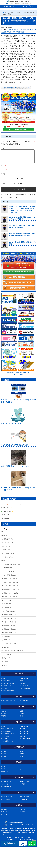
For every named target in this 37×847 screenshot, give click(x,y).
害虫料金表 (5, 771)
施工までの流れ (24, 678)
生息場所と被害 (6, 685)
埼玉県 (21, 711)
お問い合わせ (29, 6)
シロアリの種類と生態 (8, 683)
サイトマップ (6, 814)
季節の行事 (5, 661)
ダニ (21, 766)
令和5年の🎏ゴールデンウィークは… (11, 504)
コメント (5, 148)
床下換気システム (7, 781)
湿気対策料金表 (6, 786)
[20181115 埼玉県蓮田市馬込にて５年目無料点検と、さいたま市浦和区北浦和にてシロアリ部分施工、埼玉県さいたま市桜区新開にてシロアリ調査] (4, 209)
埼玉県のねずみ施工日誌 (9, 622)
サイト (3, 174)
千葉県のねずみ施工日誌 (14, 30)
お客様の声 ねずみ (7, 539)
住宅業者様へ (23, 799)
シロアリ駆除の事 (7, 568)
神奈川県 (22, 713)
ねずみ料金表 (23, 728)
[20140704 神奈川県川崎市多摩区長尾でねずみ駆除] (4, 244)
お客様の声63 (5, 518)
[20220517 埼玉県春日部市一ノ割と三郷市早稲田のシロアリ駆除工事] (4, 228)
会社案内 (19, 805)
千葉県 (4, 713)
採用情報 (4, 812)
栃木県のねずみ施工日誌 (9, 632)
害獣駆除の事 (6, 640)
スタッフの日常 (6, 654)
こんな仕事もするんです (9, 643)
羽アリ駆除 (19, 696)
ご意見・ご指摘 (6, 550)
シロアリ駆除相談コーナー (27, 688)
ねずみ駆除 (19, 722)
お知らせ (3, 532)
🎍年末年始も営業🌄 (7, 511)
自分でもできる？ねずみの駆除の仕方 (14, 445)
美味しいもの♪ (6, 658)
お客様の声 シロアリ (8, 542)
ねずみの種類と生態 (7, 728)
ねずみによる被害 (24, 731)
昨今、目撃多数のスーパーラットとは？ (15, 466)
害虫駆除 (19, 762)
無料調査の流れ (6, 731)
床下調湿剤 (22, 784)
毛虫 (21, 769)
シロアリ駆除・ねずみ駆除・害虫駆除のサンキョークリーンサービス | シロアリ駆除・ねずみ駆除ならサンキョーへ (18, 823)
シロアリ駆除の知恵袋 (7, 553)
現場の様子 (5, 665)
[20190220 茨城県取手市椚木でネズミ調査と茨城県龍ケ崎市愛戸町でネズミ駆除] (4, 236)
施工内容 (4, 678)
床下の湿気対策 (6, 600)
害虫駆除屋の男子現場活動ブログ (10, 564)
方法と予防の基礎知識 (8, 733)
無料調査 (22, 680)
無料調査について (7, 796)
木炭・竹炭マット (7, 784)
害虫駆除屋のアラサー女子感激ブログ (12, 650)
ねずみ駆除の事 (6, 607)
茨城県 (4, 716)
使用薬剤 (4, 688)
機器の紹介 (22, 736)
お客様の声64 (5, 515)
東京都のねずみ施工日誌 (9, 614)
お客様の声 (4, 535)
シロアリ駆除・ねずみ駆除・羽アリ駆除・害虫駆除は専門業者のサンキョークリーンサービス (18, 2)
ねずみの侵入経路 (24, 733)
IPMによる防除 (6, 799)
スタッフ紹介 (23, 809)
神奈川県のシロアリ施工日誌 (10, 589)
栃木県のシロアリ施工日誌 (10, 596)
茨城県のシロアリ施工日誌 (10, 593)
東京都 (4, 711)
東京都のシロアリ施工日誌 (10, 578)
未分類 (3, 560)
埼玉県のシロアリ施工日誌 (10, 586)
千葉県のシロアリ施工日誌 (10, 582)
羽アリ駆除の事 (6, 604)
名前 (3, 165)
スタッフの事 (6, 647)
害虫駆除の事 (6, 636)
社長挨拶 (4, 809)
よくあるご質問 (24, 685)
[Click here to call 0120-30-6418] (18, 265)
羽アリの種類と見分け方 (8, 700)
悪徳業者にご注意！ (25, 796)
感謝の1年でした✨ (6, 508)
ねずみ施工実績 (19, 747)
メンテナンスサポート (8, 736)
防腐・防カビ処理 (24, 781)
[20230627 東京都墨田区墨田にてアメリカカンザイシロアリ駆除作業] (4, 219)
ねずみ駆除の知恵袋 (7, 557)
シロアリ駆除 (19, 674)
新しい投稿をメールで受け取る (13, 183)
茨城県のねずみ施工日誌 (9, 629)
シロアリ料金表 (6, 680)
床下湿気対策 (19, 777)
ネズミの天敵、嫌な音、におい (12, 423)
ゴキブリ (4, 766)
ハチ (3, 769)
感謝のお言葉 (6, 546)
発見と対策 (22, 683)
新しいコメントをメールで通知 (13, 178)
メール (4, 170)
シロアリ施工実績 (19, 706)
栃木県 (21, 716)
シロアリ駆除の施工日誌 (9, 575)
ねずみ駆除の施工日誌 (17, 32)
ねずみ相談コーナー (25, 738)
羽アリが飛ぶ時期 (24, 700)
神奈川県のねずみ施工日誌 (10, 625)
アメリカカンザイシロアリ (10, 571)
